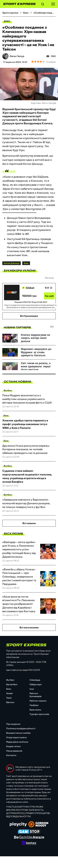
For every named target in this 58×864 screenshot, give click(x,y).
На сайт (49, 295)
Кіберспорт (36, 684)
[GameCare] (29, 843)
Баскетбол (11, 684)
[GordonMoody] (38, 824)
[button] (42, 4)
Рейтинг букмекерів (35, 695)
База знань (35, 709)
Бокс (7, 21)
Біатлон (10, 702)
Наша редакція (14, 750)
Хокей (9, 693)
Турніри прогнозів (39, 714)
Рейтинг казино (38, 700)
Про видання (13, 724)
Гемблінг (34, 705)
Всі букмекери (29, 315)
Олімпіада (35, 680)
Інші (32, 689)
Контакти (11, 755)
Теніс (9, 697)
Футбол (8, 390)
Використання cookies (18, 733)
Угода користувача (16, 737)
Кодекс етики (13, 746)
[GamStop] (29, 832)
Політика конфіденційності (20, 728)
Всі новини (29, 523)
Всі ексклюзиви (29, 627)
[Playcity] (18, 824)
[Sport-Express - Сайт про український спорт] (18, 4)
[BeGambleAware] (29, 837)
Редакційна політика (17, 741)
